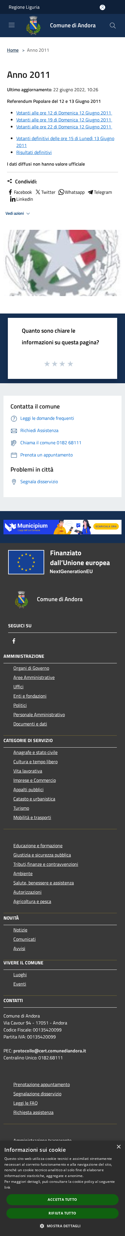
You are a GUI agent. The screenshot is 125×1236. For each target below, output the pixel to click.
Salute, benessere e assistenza (43, 882)
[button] (62, 1225)
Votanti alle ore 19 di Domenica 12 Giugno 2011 (64, 119)
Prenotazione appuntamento (41, 1084)
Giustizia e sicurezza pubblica (42, 854)
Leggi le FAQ (25, 1102)
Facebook (23, 192)
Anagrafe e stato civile (35, 752)
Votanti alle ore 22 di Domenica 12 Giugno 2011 (64, 126)
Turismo (21, 808)
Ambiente (23, 873)
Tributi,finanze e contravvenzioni (45, 864)
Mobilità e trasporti (32, 817)
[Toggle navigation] (11, 25)
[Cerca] (112, 25)
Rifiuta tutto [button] (62, 1213)
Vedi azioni (15, 213)
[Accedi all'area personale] (102, 7)
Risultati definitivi (34, 152)
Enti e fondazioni (30, 695)
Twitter (48, 192)
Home (13, 49)
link (7, 1187)
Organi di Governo (31, 667)
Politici (20, 705)
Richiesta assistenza (33, 1112)
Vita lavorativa (27, 770)
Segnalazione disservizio (37, 1093)
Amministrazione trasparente (42, 1140)
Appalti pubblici (28, 789)
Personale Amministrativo (39, 714)
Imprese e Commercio (34, 780)
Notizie (20, 929)
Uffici (18, 686)
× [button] (118, 1147)
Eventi (19, 983)
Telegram (103, 192)
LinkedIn (24, 199)
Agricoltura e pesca (32, 901)
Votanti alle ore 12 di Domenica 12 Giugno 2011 (64, 112)
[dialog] (62, 1188)
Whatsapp (75, 192)
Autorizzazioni (27, 892)
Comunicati (24, 939)
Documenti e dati (30, 723)
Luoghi (20, 974)
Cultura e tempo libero (35, 761)
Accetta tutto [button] (62, 1199)
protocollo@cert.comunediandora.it (49, 1050)
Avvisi (19, 948)
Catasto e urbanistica (34, 798)
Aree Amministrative (34, 677)
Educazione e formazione (38, 845)
